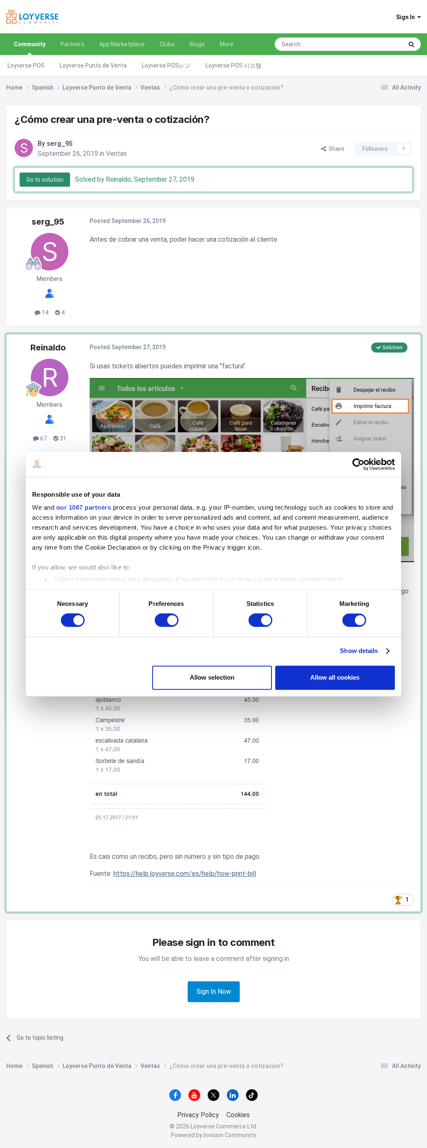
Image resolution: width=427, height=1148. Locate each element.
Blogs (197, 44)
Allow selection (212, 677)
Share (335, 148)
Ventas (116, 154)
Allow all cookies (334, 677)
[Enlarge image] (177, 729)
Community (29, 44)
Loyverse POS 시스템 (233, 65)
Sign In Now (213, 991)
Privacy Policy (198, 1115)
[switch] (166, 620)
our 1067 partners (83, 507)
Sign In (406, 17)
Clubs (167, 44)
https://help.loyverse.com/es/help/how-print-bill (184, 874)
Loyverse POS (26, 65)
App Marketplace (122, 44)
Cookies (238, 1115)
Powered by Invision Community (213, 1135)
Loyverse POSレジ (166, 65)
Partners (72, 44)
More (227, 44)
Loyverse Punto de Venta (93, 65)
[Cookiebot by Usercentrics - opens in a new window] (358, 464)
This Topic (378, 44)
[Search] (411, 44)
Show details (359, 651)
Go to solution (44, 179)
